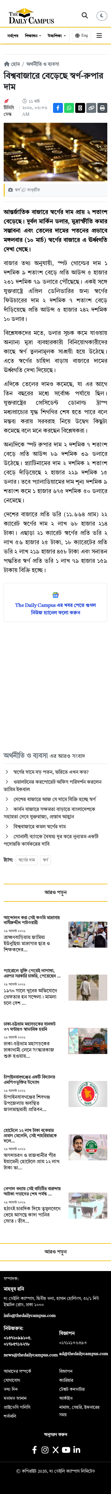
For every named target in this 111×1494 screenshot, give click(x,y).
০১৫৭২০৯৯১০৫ (17, 1338)
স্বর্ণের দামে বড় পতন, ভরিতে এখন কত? (50, 772)
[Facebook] (58, 108)
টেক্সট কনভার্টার (71, 1389)
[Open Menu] (99, 36)
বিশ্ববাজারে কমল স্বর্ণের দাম (39, 827)
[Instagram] (45, 1451)
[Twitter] (80, 108)
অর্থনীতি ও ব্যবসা (43, 64)
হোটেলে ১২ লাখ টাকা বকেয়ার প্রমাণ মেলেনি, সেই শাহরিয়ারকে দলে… (30, 1135)
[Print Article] (102, 108)
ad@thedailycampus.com (83, 1354)
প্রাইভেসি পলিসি (17, 1407)
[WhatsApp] (69, 108)
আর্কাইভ (66, 1398)
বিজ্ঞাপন (65, 1371)
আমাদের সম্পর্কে (17, 1371)
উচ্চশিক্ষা (55, 36)
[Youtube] (66, 1451)
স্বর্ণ (45, 860)
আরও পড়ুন (56, 892)
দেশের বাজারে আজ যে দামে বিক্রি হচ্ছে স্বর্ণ (54, 799)
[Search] (85, 15)
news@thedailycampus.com (31, 1355)
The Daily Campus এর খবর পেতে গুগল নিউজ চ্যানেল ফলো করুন (55, 609)
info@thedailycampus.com (30, 1316)
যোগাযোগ (12, 1380)
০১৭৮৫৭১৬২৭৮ (17, 1344)
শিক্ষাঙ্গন (31, 36)
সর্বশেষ (12, 36)
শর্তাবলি (10, 1416)
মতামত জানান (15, 1398)
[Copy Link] (91, 108)
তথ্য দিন (11, 1389)
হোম (15, 64)
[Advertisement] (55, 686)
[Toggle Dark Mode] (102, 16)
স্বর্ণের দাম (26, 860)
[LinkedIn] (76, 1451)
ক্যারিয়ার (66, 1380)
